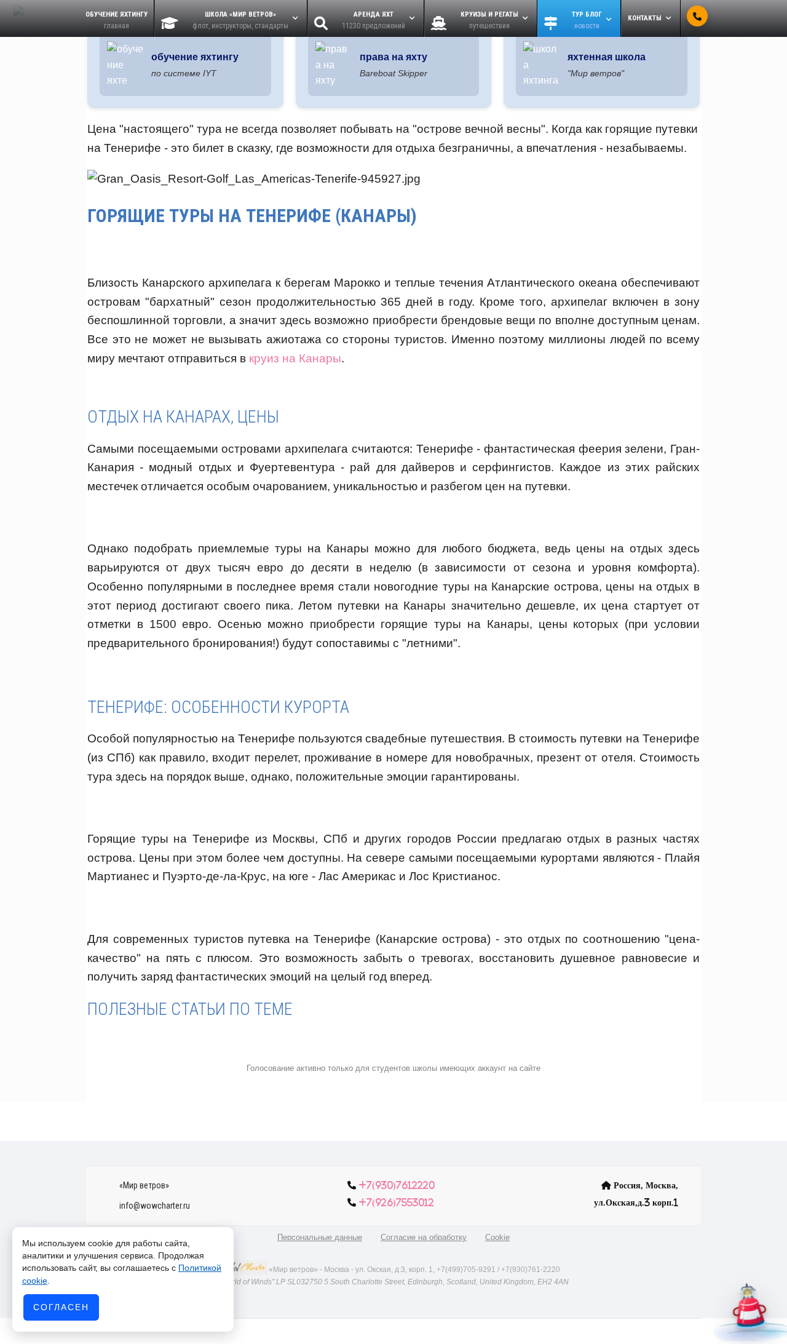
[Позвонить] (697, 16)
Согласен (61, 1307)
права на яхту (393, 57)
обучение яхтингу (195, 57)
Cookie (497, 1237)
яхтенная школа (607, 57)
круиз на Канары (295, 358)
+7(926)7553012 (396, 1202)
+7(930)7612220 (396, 1185)
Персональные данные (319, 1237)
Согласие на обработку (424, 1237)
